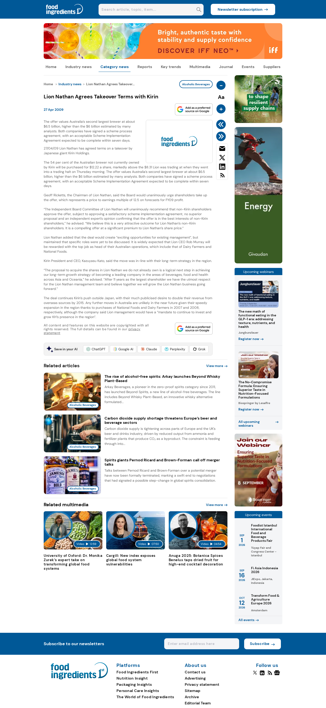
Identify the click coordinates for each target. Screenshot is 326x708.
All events (246, 620)
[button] (96, 349)
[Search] (199, 10)
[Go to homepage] (79, 678)
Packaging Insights (134, 684)
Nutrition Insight (132, 678)
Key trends (171, 66)
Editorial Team (198, 703)
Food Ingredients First (137, 672)
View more (214, 366)
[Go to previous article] (221, 124)
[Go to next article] (221, 136)
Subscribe (260, 643)
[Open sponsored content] (163, 57)
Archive (192, 697)
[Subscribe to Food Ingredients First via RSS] (222, 177)
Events (248, 66)
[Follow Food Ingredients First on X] (255, 674)
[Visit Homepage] (65, 17)
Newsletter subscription (240, 9)
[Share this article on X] (222, 158)
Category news (114, 66)
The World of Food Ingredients (145, 697)
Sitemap (192, 690)
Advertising (195, 678)
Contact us (195, 672)
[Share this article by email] (222, 149)
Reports (144, 66)
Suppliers (271, 66)
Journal (226, 66)
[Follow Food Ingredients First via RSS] (270, 674)
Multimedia (199, 66)
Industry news (78, 66)
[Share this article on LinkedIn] (222, 167)
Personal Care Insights (137, 690)
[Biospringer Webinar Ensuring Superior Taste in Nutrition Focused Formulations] (258, 505)
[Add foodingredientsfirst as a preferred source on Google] (194, 109)
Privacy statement (202, 684)
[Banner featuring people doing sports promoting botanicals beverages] (258, 262)
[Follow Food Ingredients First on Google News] (278, 674)
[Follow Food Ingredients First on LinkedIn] (262, 674)
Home (51, 66)
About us (196, 665)
